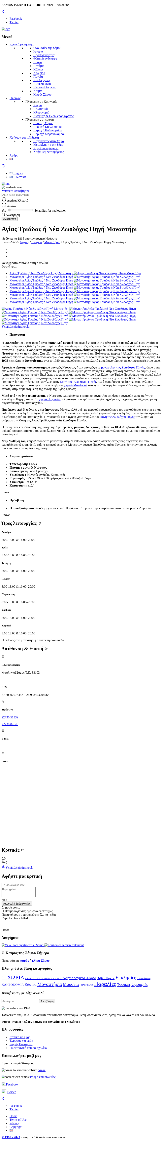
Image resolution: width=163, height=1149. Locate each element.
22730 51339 (10, 717)
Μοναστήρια (52, 242)
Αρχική (24, 242)
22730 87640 (10, 724)
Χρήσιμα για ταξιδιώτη (24, 137)
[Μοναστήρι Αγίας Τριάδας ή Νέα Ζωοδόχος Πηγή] (102, 308)
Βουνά (37, 62)
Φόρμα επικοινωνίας (42, 1077)
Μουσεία (71, 984)
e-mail (42, 1070)
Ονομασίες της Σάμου (47, 48)
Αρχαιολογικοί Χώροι (79, 978)
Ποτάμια (38, 65)
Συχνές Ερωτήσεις (21, 1044)
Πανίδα (38, 76)
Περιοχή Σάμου (43, 123)
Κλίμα (37, 91)
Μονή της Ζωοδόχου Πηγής (78, 381)
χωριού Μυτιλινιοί (75, 385)
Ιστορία (38, 51)
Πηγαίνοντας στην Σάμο (48, 141)
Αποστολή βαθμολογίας (16, 903)
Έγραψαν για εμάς (21, 1040)
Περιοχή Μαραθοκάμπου (49, 134)
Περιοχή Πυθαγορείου (47, 130)
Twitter (11, 1092)
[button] (3, 166)
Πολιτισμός (40, 108)
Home (13, 1116)
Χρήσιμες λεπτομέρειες (48, 151)
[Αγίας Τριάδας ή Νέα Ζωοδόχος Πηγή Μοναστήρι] (35, 308)
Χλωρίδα (39, 73)
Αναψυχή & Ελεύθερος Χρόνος (53, 116)
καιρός (24, 960)
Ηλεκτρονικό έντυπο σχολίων (28, 1047)
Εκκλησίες (125, 977)
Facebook (12, 1084)
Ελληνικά (19, 177)
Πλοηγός (15, 98)
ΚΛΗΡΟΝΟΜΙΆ (13, 984)
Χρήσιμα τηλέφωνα (45, 148)
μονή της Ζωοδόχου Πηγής (117, 416)
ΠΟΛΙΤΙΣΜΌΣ (86, 985)
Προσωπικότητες (44, 55)
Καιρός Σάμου (42, 94)
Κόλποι (38, 69)
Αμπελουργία (42, 83)
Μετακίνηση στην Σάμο (48, 144)
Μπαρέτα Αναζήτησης (15, 190)
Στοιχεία (36, 242)
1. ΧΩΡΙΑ (13, 977)
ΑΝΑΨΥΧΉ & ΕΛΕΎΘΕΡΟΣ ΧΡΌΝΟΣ (43, 978)
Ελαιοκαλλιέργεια (44, 87)
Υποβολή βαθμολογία (15, 326)
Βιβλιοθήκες (106, 978)
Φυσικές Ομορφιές (132, 984)
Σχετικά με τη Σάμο (22, 44)
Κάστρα (31, 984)
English (18, 173)
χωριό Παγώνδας (50, 399)
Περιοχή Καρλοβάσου (47, 126)
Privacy (14, 1123)
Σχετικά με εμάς (20, 1037)
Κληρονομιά (41, 112)
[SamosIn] (6, 29)
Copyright (16, 1126)
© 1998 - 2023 (11, 1137)
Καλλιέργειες (41, 80)
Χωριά (37, 105)
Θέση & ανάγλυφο (45, 58)
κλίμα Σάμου (40, 960)
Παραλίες (105, 984)
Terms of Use (18, 1119)
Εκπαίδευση (143, 978)
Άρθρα (14, 155)
